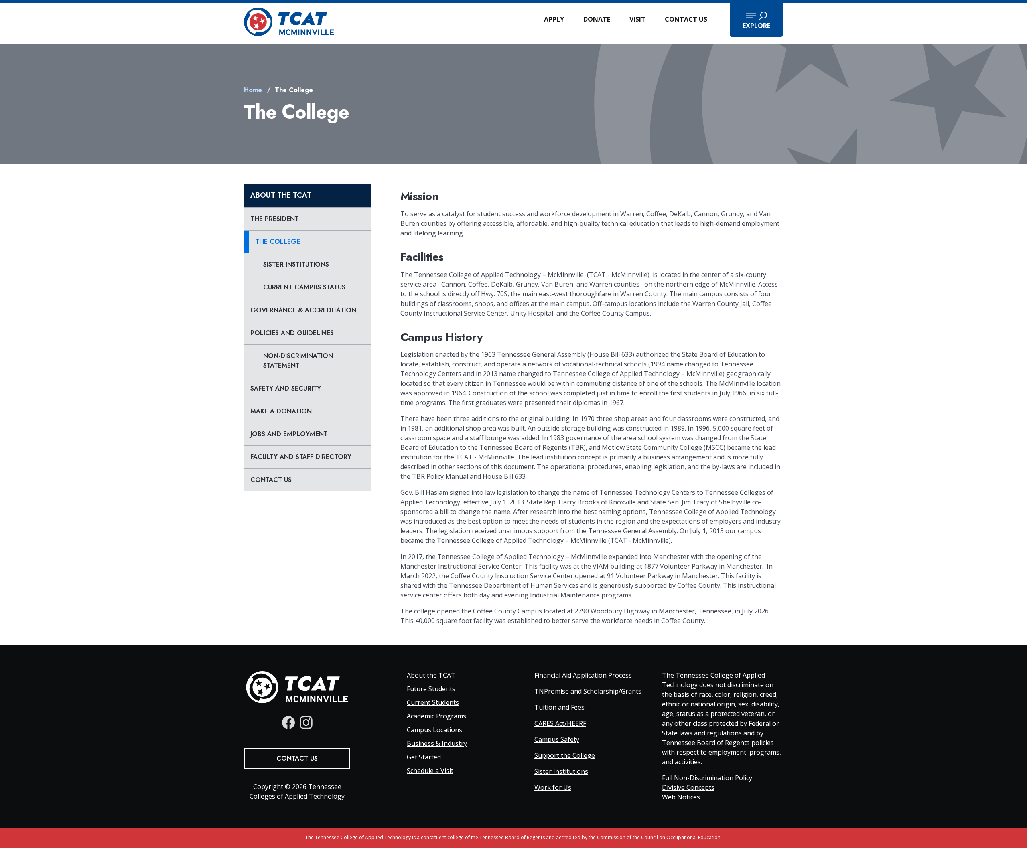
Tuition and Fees (559, 707)
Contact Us (686, 19)
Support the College (564, 755)
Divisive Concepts (688, 787)
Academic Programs (436, 716)
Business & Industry (437, 743)
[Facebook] (288, 722)
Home (253, 90)
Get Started (424, 757)
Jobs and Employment (289, 434)
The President (274, 218)
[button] (756, 20)
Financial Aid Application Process (583, 675)
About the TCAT (280, 195)
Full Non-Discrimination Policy (707, 777)
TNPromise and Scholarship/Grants (587, 691)
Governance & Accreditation (303, 310)
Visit (637, 19)
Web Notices (681, 797)
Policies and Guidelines (292, 333)
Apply (554, 19)
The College (277, 241)
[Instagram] (306, 722)
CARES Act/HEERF (560, 723)
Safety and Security (285, 388)
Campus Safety (556, 739)
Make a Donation (281, 411)
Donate (596, 19)
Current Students (433, 702)
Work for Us (552, 787)
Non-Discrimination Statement (298, 360)
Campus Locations (434, 729)
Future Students (431, 688)
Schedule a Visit (430, 770)
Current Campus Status (304, 287)
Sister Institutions (296, 264)
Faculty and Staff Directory (300, 456)
